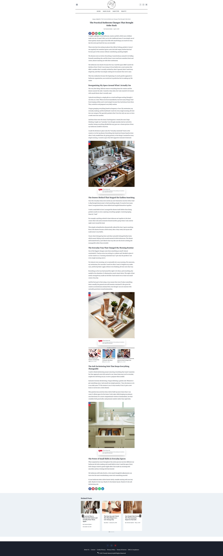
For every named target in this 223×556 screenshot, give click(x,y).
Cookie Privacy (101, 549)
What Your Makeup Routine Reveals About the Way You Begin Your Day (125, 360)
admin (106, 522)
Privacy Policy (111, 549)
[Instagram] (143, 4)
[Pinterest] (146, 4)
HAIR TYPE (116, 11)
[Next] (140, 516)
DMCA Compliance (133, 549)
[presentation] (90, 507)
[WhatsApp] (99, 33)
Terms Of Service (122, 549)
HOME (99, 11)
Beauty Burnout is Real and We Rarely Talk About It (108, 360)
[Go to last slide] (83, 516)
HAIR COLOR (106, 11)
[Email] (96, 33)
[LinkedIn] (102, 33)
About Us (86, 549)
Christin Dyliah (108, 29)
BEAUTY (123, 11)
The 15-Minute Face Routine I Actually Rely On (94, 359)
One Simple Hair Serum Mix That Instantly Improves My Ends (132, 517)
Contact (93, 549)
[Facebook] (140, 4)
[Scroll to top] (220, 554)
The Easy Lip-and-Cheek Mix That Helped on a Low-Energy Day (111, 517)
